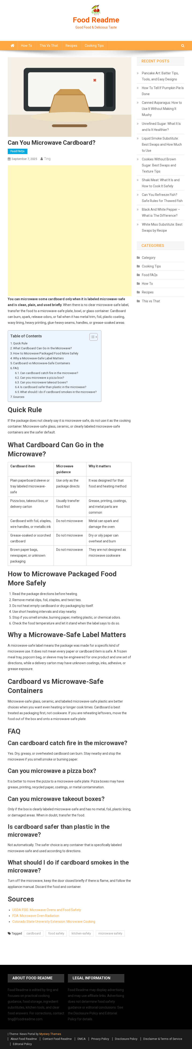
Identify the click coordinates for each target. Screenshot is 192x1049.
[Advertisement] (69, 198)
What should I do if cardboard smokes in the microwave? (58, 392)
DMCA (81, 1039)
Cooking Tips (94, 45)
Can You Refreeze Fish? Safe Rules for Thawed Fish (162, 198)
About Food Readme (24, 1039)
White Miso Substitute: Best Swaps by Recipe (162, 227)
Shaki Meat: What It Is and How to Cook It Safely (161, 183)
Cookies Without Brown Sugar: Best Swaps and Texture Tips (159, 165)
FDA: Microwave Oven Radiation (35, 916)
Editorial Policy (22, 1044)
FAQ (16, 368)
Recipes (71, 45)
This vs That (49, 45)
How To (26, 45)
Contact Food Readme (57, 1039)
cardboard (33, 933)
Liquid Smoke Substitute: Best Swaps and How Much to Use (162, 144)
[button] (91, 337)
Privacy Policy (100, 1039)
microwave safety (110, 933)
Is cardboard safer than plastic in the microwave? (53, 387)
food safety (56, 933)
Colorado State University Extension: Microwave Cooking (53, 921)
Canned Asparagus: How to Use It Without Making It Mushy (162, 109)
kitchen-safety (81, 933)
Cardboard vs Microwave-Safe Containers (41, 363)
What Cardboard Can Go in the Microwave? (42, 348)
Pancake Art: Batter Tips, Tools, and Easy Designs (160, 76)
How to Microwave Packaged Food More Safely (45, 353)
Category (148, 258)
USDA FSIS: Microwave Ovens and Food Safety (46, 910)
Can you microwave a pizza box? (42, 377)
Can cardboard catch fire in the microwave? (49, 373)
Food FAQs (18, 151)
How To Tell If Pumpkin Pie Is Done (163, 91)
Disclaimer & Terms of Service (162, 1039)
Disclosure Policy (126, 1039)
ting (47, 159)
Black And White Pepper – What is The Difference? (161, 212)
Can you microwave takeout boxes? (43, 382)
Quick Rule (20, 343)
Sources (18, 397)
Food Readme (96, 19)
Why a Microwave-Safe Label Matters (38, 358)
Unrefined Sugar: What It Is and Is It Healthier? (161, 127)
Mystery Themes (50, 1034)
